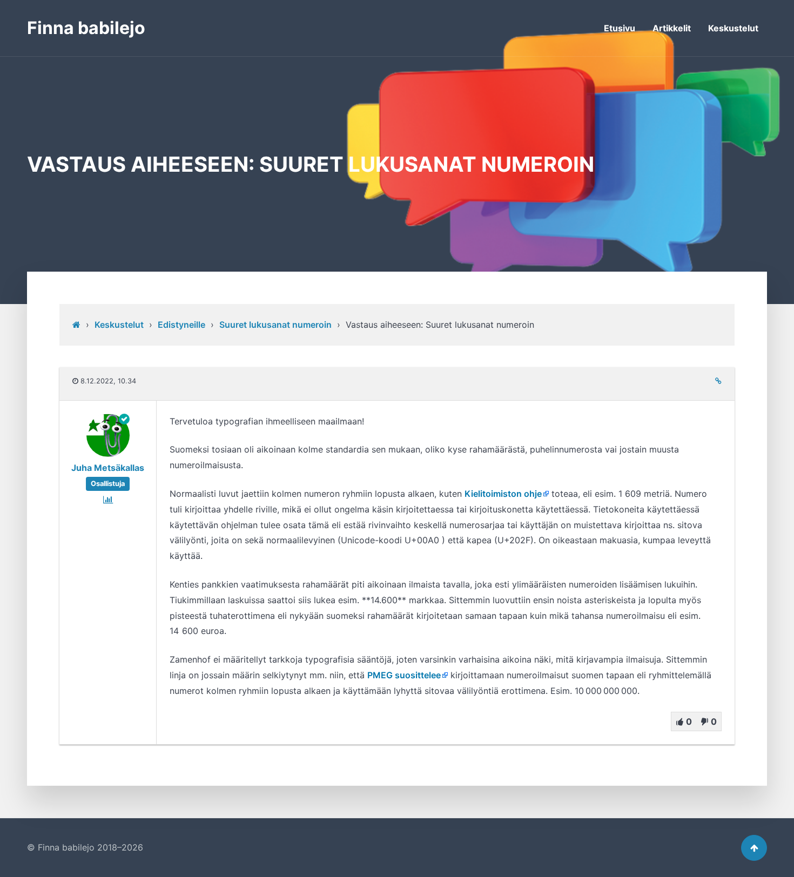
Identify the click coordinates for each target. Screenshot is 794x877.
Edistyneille (181, 324)
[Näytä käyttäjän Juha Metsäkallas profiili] (108, 453)
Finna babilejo (86, 27)
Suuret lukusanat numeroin (275, 324)
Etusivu (619, 28)
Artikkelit (671, 28)
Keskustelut (733, 28)
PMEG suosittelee (404, 675)
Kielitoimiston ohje (503, 493)
